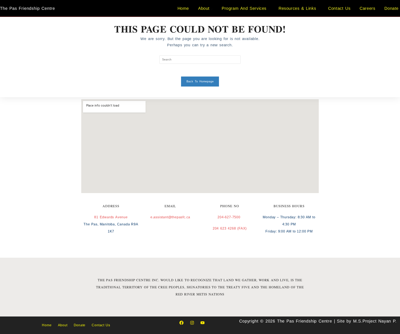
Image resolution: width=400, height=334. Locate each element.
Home (46, 325)
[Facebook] (181, 323)
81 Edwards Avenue (111, 217)
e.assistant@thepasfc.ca (170, 217)
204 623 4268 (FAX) (230, 228)
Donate (80, 325)
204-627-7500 (230, 217)
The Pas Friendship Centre (27, 8)
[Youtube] (202, 323)
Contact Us (101, 325)
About (63, 325)
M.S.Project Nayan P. (375, 321)
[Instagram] (192, 323)
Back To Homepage (200, 81)
